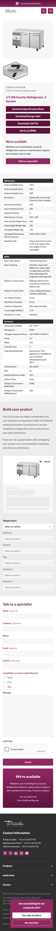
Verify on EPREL (28, 130)
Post (9, 682)
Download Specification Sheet (28, 109)
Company (12, 623)
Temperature (10, 520)
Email (10, 648)
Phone (6, 635)
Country (11, 660)
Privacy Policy (9, 909)
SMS (9, 687)
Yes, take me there (31, 915)
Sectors (7, 884)
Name (10, 611)
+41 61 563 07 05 (28, 796)
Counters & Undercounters (24, 90)
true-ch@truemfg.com (28, 800)
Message (7, 692)
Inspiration (8, 875)
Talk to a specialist (28, 161)
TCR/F (8, 90)
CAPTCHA (7, 741)
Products (7, 865)
